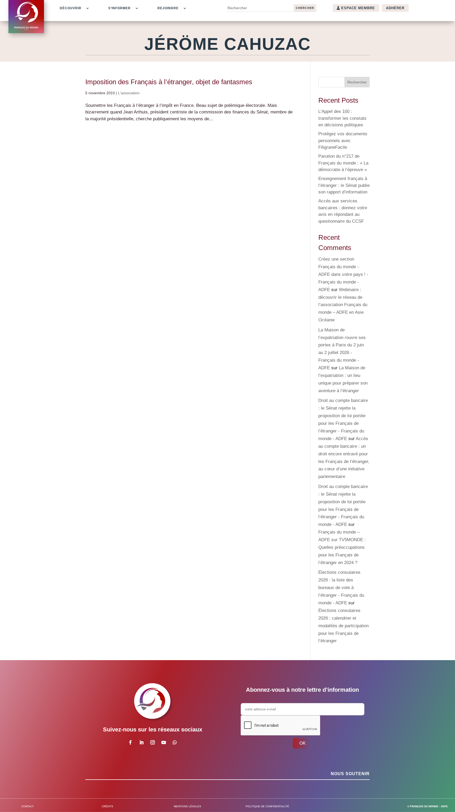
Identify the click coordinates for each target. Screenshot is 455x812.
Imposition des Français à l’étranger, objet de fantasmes (168, 82)
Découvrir (70, 8)
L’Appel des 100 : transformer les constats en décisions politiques (342, 118)
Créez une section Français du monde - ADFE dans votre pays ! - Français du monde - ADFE (343, 274)
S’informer (119, 8)
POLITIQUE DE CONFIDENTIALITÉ (267, 806)
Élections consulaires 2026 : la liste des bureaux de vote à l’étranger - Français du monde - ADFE (341, 587)
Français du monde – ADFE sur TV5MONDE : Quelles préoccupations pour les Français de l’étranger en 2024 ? (342, 547)
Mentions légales (187, 806)
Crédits (107, 806)
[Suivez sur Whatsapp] (174, 742)
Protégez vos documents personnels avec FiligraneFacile (342, 140)
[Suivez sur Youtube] (163, 742)
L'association (129, 93)
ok (302, 743)
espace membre (358, 8)
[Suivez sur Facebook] (130, 742)
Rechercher (357, 82)
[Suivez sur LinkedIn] (141, 742)
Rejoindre (168, 8)
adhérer (395, 8)
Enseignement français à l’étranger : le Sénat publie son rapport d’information (344, 185)
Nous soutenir (350, 773)
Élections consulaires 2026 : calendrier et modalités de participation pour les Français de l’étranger (343, 626)
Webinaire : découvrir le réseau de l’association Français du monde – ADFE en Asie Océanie (342, 305)
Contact (27, 806)
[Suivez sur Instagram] (152, 742)
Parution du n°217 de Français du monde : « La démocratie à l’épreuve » (343, 163)
